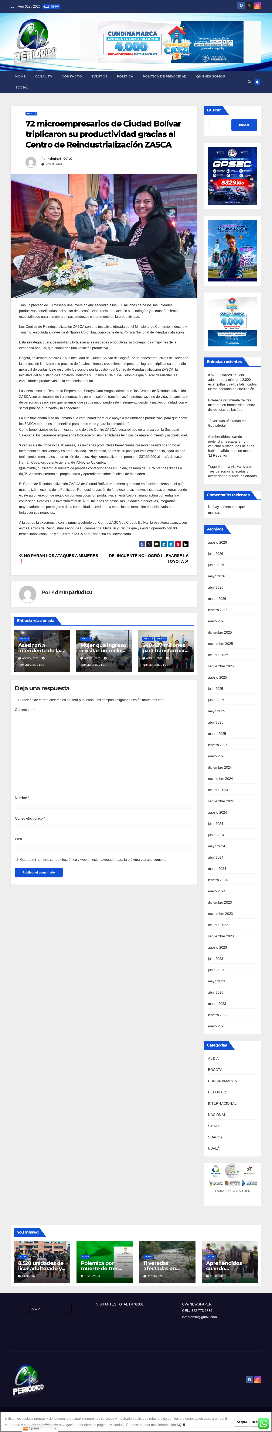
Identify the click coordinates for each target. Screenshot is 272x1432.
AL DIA (213, 1058)
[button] (249, 82)
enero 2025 (217, 756)
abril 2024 (216, 857)
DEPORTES (218, 1092)
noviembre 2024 (220, 779)
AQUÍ (181, 1425)
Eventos (99, 76)
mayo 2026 (216, 576)
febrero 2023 (218, 1015)
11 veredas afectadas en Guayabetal (159, 1268)
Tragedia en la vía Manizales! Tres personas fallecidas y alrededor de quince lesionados (232, 471)
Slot (14, 1337)
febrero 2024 (218, 880)
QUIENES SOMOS (210, 76)
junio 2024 (216, 835)
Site (20, 1337)
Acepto (242, 1422)
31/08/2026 (29, 1276)
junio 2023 (216, 970)
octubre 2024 (218, 790)
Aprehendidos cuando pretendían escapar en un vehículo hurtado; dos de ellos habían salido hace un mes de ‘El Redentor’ (231, 446)
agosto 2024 (217, 812)
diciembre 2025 (220, 632)
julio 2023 (215, 959)
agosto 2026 (217, 542)
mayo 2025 (216, 711)
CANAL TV (43, 76)
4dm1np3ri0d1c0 (60, 158)
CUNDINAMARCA (222, 1081)
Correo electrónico (30, 818)
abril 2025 (216, 722)
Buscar (214, 110)
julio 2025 (215, 689)
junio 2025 (216, 700)
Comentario (25, 710)
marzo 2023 (217, 1004)
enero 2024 (217, 891)
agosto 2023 (217, 947)
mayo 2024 (216, 846)
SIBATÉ (214, 1126)
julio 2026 (215, 554)
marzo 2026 (217, 599)
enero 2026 (217, 621)
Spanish (34, 1428)
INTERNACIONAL (222, 1103)
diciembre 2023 (220, 902)
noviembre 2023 (220, 914)
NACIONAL (217, 1115)
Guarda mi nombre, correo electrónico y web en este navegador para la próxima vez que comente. (93, 859)
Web (18, 839)
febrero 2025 (218, 745)
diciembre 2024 (220, 767)
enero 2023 (217, 1026)
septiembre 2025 (221, 666)
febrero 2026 (218, 610)
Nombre (22, 798)
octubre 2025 (218, 655)
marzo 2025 (217, 734)
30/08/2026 (217, 1276)
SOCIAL (21, 87)
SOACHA (161, 638)
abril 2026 (216, 587)
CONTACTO (72, 76)
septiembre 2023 (221, 936)
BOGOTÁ (31, 113)
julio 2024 (215, 824)
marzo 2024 (217, 869)
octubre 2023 (218, 925)
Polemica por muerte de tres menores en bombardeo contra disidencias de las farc (231, 404)
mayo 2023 (216, 981)
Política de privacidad (165, 76)
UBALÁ (214, 1148)
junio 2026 (216, 565)
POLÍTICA (125, 76)
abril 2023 (216, 992)
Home (20, 76)
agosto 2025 (217, 677)
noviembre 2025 (220, 644)
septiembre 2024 (221, 801)
